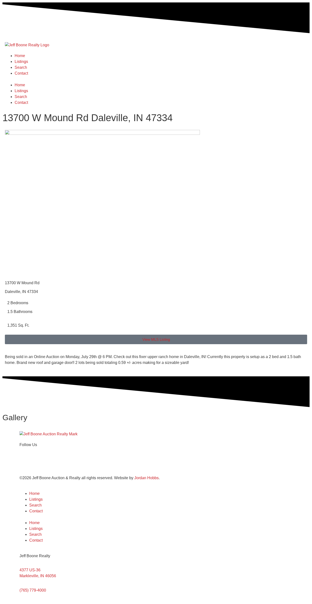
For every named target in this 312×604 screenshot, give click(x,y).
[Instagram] (39, 462)
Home (20, 56)
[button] (156, 79)
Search (21, 67)
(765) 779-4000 (33, 590)
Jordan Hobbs (146, 478)
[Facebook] (26, 462)
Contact (21, 73)
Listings (21, 61)
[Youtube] (52, 462)
